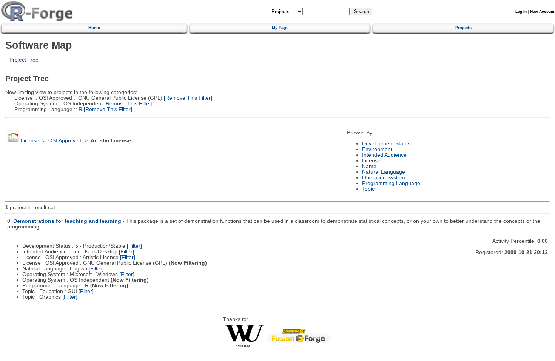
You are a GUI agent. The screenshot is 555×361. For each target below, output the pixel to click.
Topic (368, 189)
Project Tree (24, 60)
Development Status (386, 144)
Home (94, 27)
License (30, 140)
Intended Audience (384, 155)
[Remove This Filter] (187, 98)
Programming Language (391, 183)
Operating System (383, 177)
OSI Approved (65, 140)
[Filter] (134, 246)
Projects (463, 27)
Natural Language (383, 172)
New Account (542, 11)
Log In (521, 11)
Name (369, 166)
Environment (377, 149)
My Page (280, 27)
